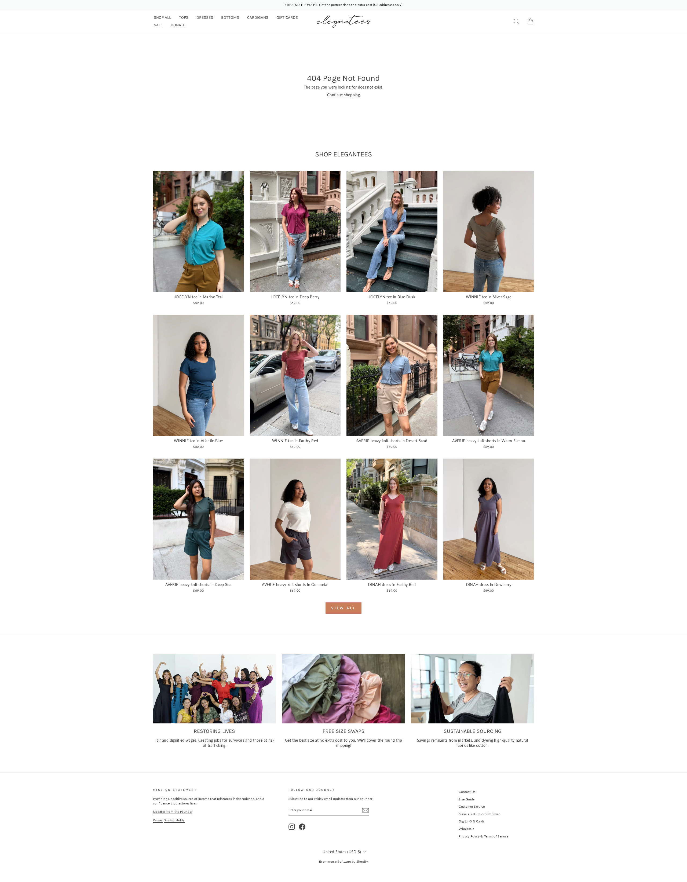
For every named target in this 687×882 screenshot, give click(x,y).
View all (343, 608)
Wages (158, 820)
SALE (158, 25)
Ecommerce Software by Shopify (343, 861)
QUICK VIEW (198, 286)
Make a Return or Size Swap (479, 814)
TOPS (183, 17)
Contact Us (467, 792)
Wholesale (466, 829)
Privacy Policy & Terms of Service (484, 836)
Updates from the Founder (172, 812)
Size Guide (467, 799)
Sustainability (174, 820)
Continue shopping (343, 95)
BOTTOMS (230, 17)
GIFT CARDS (287, 17)
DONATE (178, 25)
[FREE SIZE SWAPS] (343, 688)
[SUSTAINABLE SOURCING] (472, 688)
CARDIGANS (257, 17)
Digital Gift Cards (471, 821)
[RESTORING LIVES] (214, 688)
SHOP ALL (162, 17)
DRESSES (204, 17)
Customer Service (472, 806)
